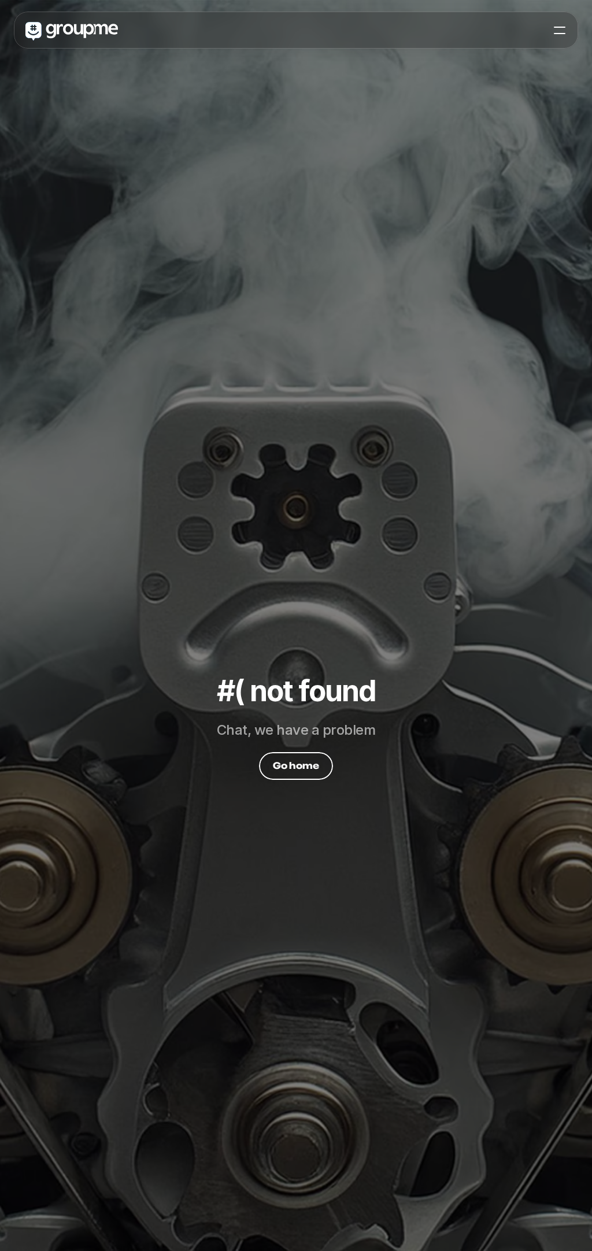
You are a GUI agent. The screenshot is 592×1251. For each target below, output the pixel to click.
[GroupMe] (71, 30)
